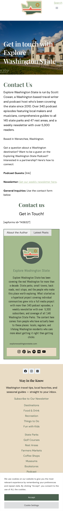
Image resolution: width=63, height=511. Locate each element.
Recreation (31, 416)
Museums (31, 461)
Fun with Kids (31, 426)
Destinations (31, 405)
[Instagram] (19, 352)
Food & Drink (31, 410)
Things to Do (31, 421)
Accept (31, 497)
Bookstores (31, 466)
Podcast (31, 471)
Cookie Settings (31, 505)
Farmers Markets (31, 450)
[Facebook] (25, 371)
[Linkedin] (29, 352)
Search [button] (58, 3)
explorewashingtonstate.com (23, 343)
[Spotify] (34, 352)
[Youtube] (44, 352)
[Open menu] (56, 8)
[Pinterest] (24, 352)
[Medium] (39, 352)
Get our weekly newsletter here (38, 181)
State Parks (31, 434)
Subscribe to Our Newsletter (31, 398)
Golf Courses (32, 440)
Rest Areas (31, 445)
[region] (31, 492)
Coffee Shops (31, 456)
